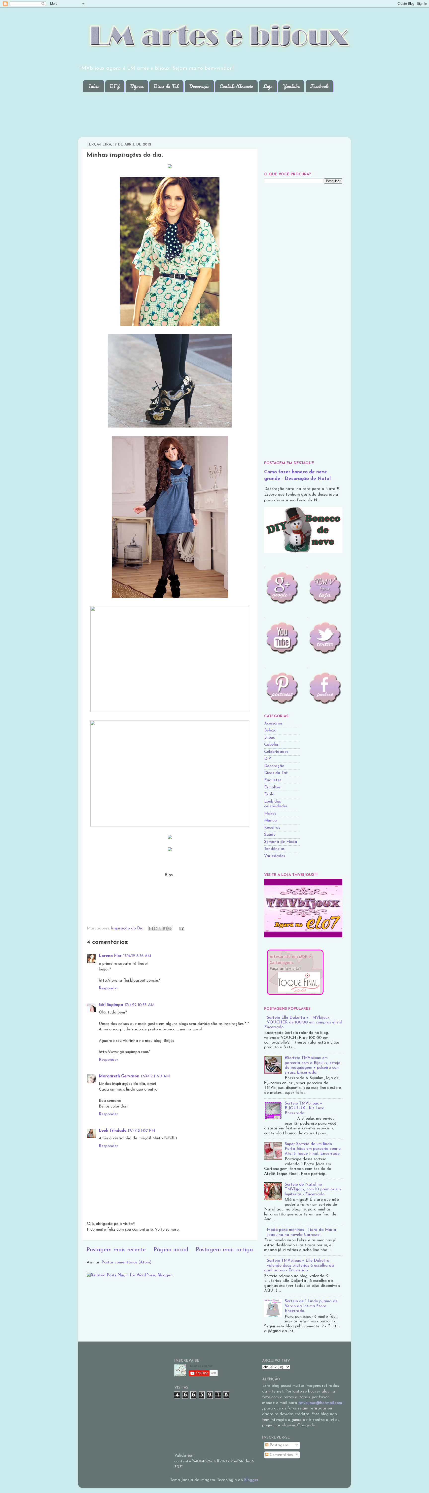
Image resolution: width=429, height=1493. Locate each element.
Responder (108, 988)
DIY (115, 86)
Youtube (291, 86)
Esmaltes (272, 787)
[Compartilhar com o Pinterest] (169, 928)
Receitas (272, 828)
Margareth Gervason (119, 1076)
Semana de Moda (280, 842)
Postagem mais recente (116, 1250)
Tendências (274, 849)
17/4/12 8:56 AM (137, 956)
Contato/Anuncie (236, 86)
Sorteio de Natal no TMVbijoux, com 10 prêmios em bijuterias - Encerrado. (313, 1189)
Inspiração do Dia (127, 928)
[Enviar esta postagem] (181, 928)
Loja (268, 86)
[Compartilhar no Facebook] (165, 928)
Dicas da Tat (166, 86)
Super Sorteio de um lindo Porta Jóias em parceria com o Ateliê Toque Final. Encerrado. (313, 1149)
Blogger (251, 1480)
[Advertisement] (173, 111)
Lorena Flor (110, 956)
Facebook (319, 86)
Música (270, 820)
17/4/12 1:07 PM (141, 1131)
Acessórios (273, 723)
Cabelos (271, 745)
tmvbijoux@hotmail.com (320, 1403)
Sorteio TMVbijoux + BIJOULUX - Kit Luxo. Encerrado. (305, 1108)
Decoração (199, 86)
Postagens (278, 1445)
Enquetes (272, 780)
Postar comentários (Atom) (126, 1262)
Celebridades (276, 752)
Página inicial (171, 1250)
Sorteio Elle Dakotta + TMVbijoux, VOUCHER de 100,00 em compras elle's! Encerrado (303, 1022)
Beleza (270, 730)
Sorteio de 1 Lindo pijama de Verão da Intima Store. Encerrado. (311, 1306)
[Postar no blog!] (155, 928)
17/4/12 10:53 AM (139, 1005)
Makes (270, 814)
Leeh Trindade (112, 1131)
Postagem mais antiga (224, 1250)
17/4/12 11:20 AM (155, 1076)
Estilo (269, 794)
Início (94, 86)
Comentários (280, 1455)
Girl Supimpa (111, 1005)
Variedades (274, 856)
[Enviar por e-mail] (150, 928)
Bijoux (136, 86)
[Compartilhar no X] (160, 928)
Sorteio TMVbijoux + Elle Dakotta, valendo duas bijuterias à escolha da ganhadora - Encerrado (299, 1265)
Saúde (270, 835)
